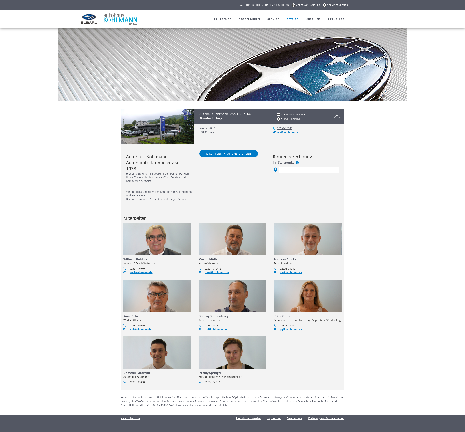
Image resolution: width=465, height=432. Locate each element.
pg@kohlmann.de (291, 329)
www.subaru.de (130, 418)
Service (273, 19)
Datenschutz (294, 418)
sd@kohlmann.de (140, 329)
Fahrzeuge (222, 19)
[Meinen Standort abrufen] (275, 170)
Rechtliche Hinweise (248, 418)
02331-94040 (284, 128)
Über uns (313, 19)
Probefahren (249, 19)
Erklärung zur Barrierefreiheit (326, 418)
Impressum (274, 418)
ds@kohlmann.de (216, 329)
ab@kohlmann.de (291, 272)
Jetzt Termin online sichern (228, 153)
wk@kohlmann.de (288, 132)
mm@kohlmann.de (217, 272)
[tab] (232, 126)
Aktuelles (336, 19)
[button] (269, 116)
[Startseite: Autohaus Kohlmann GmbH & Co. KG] (89, 19)
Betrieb (292, 19)
